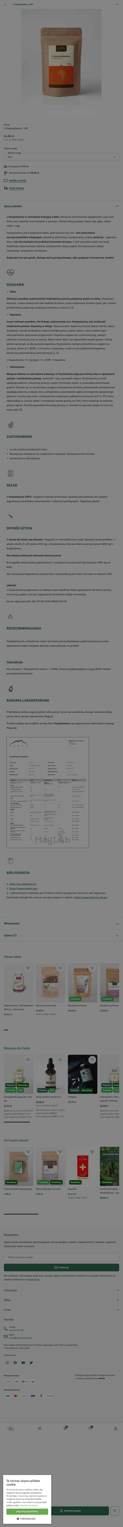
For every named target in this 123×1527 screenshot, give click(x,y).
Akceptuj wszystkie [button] (27, 1511)
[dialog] (27, 1499)
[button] (27, 1519)
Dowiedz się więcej (29, 1505)
